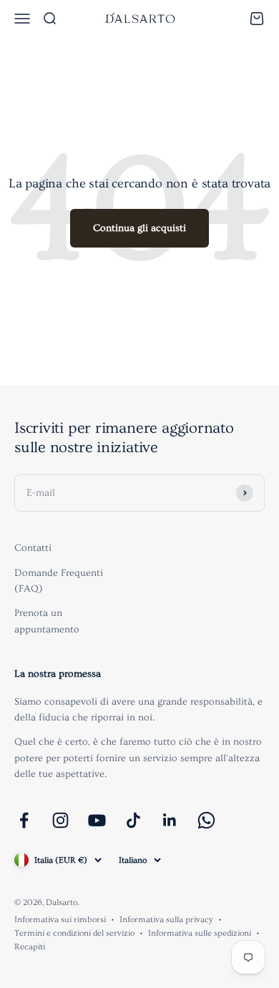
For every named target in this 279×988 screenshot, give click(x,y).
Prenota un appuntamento (46, 621)
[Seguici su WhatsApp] (206, 820)
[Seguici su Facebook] (24, 820)
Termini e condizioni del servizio (74, 933)
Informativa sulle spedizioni (199, 933)
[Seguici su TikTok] (133, 820)
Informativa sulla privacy (166, 919)
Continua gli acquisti (139, 228)
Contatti (33, 548)
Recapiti (29, 947)
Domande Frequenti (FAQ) (58, 581)
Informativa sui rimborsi (60, 919)
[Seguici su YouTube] (97, 820)
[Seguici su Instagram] (60, 820)
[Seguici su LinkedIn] (170, 820)
